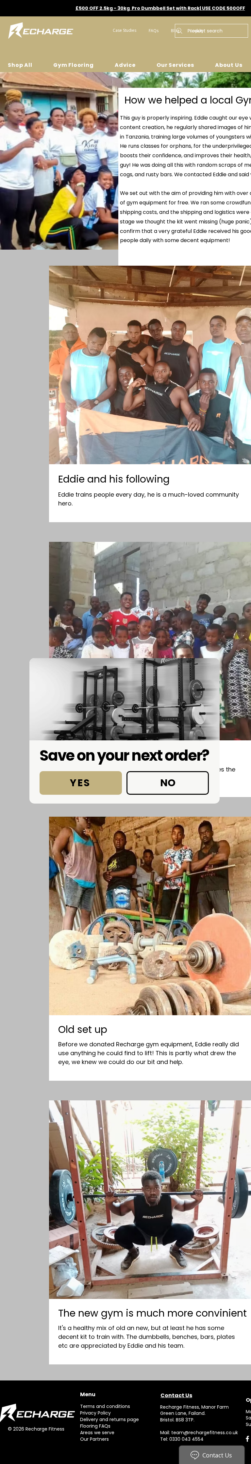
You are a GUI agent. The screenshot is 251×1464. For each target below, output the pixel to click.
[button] (81, 783)
